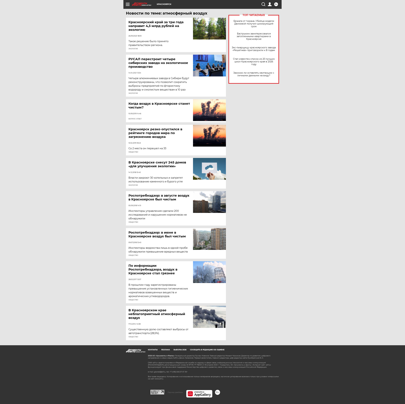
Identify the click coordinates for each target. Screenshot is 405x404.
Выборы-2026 (180, 350)
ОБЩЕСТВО (133, 152)
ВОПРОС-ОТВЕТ (135, 119)
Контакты (153, 350)
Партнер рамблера (175, 392)
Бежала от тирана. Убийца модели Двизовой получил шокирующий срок (254, 24)
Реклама (165, 350)
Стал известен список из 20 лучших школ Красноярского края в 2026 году (254, 62)
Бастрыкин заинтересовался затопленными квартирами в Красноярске (254, 36)
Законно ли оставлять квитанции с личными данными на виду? (253, 74)
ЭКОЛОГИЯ (133, 49)
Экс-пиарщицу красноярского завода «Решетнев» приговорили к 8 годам (254, 49)
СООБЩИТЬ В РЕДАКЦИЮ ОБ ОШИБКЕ (207, 350)
